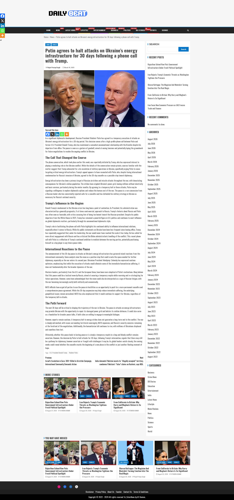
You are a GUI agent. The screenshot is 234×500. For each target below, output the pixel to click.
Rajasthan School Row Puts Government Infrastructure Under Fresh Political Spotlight (59, 405)
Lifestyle (84, 30)
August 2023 (152, 302)
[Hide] (1, 40)
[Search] (188, 30)
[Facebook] (48, 134)
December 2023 (154, 284)
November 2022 (154, 343)
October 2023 (153, 293)
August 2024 (153, 247)
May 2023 (151, 315)
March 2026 (152, 161)
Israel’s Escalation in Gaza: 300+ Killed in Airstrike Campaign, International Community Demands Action (68, 361)
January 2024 (153, 279)
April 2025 (152, 211)
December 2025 (154, 175)
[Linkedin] (57, 134)
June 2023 (152, 311)
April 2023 (152, 320)
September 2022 (154, 352)
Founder (119, 491)
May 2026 (151, 152)
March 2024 (152, 270)
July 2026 (151, 143)
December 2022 (154, 338)
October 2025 (153, 184)
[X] (52, 134)
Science (165, 30)
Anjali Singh (98, 411)
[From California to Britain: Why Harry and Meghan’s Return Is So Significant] (128, 388)
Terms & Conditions (140, 491)
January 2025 (153, 225)
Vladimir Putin (73, 353)
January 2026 (153, 170)
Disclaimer (90, 491)
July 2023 (151, 306)
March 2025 (152, 216)
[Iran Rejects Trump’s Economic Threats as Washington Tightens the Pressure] (94, 388)
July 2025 (151, 198)
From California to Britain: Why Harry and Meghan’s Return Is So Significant (127, 405)
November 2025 (154, 180)
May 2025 (151, 207)
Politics (127, 30)
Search (154, 44)
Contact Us (127, 491)
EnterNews (131, 497)
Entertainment (99, 30)
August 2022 (152, 356)
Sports (153, 30)
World (55, 45)
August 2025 (152, 193)
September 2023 (154, 297)
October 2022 (153, 347)
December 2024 (154, 229)
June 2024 (152, 257)
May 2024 (151, 261)
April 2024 (152, 266)
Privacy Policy (101, 491)
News (58, 30)
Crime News (152, 377)
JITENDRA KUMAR (65, 411)
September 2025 (154, 189)
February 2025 (153, 220)
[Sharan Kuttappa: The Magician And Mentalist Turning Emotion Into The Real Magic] (135, 453)
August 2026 (152, 139)
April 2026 (152, 157)
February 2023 (153, 329)
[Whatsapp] (62, 134)
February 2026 (153, 166)
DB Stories (140, 30)
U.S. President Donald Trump (58, 353)
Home (48, 30)
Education (151, 386)
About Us (110, 491)
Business (114, 30)
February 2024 (153, 275)
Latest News (70, 30)
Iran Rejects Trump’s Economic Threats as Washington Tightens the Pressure (93, 405)
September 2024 (154, 243)
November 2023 (154, 288)
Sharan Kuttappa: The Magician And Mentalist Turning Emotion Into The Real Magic (134, 471)
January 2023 (153, 334)
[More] (67, 134)
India (149, 395)
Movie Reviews (153, 408)
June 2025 (152, 202)
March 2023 (152, 325)
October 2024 (153, 238)
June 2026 (152, 148)
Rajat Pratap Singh (54, 67)
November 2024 (154, 234)
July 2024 (151, 252)
